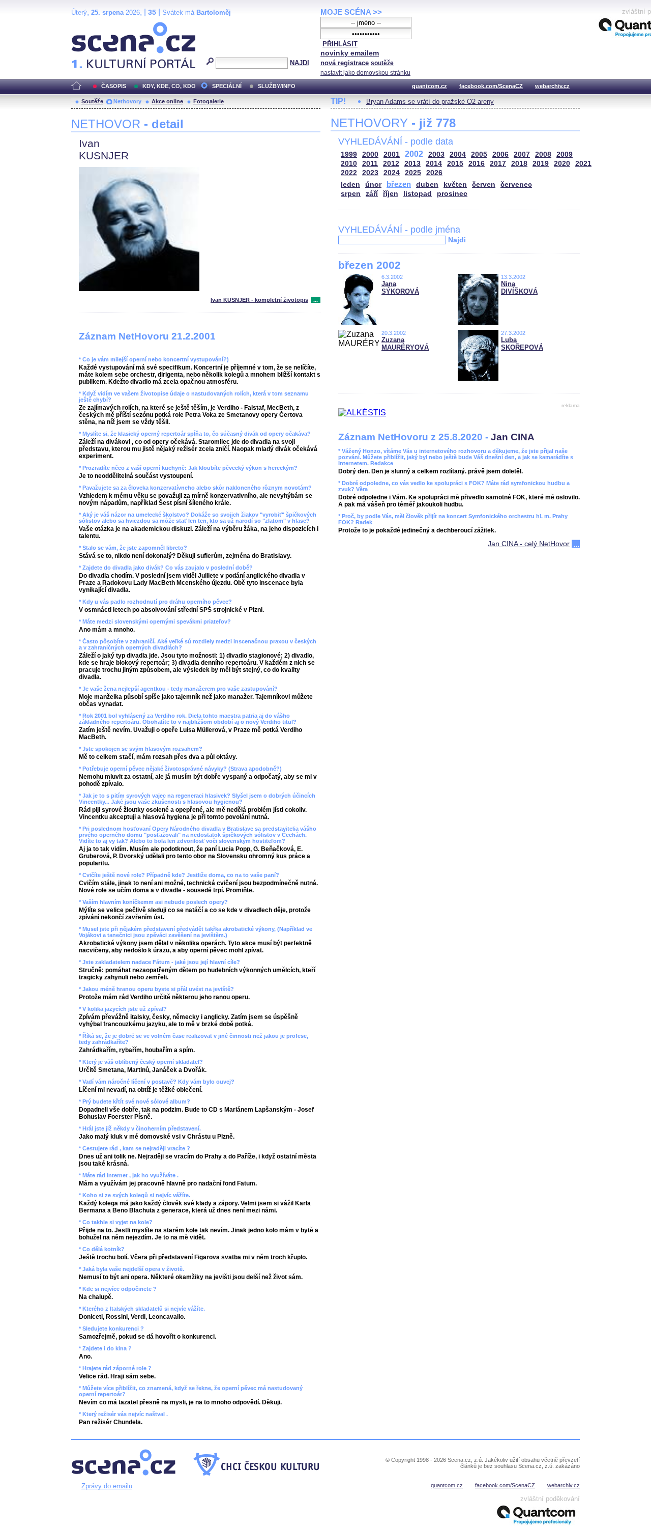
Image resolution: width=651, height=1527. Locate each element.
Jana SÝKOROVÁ (400, 287)
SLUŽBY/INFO (276, 86)
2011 (370, 163)
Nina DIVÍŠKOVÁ (519, 287)
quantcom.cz (429, 86)
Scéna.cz (88, 26)
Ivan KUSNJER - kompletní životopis (259, 300)
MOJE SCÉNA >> (351, 12)
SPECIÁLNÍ (227, 86)
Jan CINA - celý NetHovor (529, 544)
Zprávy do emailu (106, 1486)
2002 (414, 154)
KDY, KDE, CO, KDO (169, 86)
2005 (479, 154)
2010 (349, 163)
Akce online (167, 101)
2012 (391, 163)
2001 (391, 154)
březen (399, 184)
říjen (390, 193)
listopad (417, 193)
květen (455, 184)
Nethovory (127, 101)
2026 (434, 173)
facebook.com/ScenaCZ (491, 86)
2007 (522, 154)
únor (373, 184)
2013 (412, 163)
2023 (370, 173)
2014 (434, 163)
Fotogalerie (208, 101)
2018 (519, 163)
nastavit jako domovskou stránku (365, 73)
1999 (349, 154)
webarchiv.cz (552, 86)
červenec (516, 184)
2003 (436, 154)
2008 (543, 154)
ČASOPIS (113, 86)
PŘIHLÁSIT (340, 44)
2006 (500, 154)
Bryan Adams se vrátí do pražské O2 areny (430, 101)
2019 (540, 163)
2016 (476, 163)
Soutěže (92, 101)
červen (483, 184)
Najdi (457, 240)
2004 (458, 154)
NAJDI (299, 63)
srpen (351, 193)
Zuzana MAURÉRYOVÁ (405, 343)
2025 (413, 173)
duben (427, 184)
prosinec (452, 193)
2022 (349, 173)
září (372, 193)
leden (350, 184)
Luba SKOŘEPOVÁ (522, 343)
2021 (583, 163)
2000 (370, 154)
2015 (455, 163)
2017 (498, 163)
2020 (562, 163)
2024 (391, 173)
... (315, 300)
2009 (564, 154)
